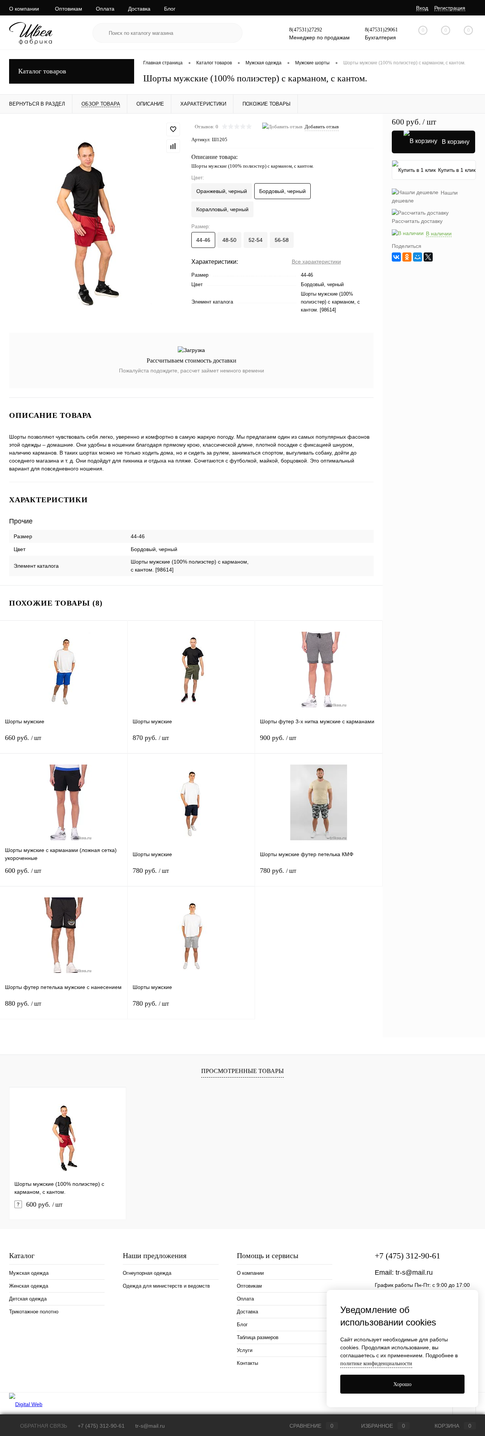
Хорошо (402, 1384)
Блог (169, 9)
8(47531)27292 (305, 30)
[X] (428, 257)
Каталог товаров (42, 71)
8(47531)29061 (381, 30)
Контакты (247, 1363)
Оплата (105, 9)
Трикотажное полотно (33, 1312)
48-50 (229, 240)
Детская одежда (28, 1299)
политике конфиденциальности (376, 1363)
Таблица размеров (257, 1337)
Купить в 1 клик (457, 170)
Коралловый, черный (222, 209)
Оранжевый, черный (221, 191)
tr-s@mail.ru (414, 1272)
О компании (24, 9)
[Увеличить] (96, 218)
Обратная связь (43, 1426)
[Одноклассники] (406, 257)
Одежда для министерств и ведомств (166, 1286)
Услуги (244, 1350)
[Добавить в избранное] (173, 129)
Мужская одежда (28, 1273)
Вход (422, 8)
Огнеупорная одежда (147, 1273)
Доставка (139, 9)
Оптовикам (68, 9)
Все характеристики (316, 262)
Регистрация (449, 8)
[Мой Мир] (417, 257)
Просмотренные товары (242, 1071)
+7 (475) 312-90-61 (407, 1255)
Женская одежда (28, 1286)
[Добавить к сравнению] (173, 146)
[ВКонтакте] (396, 257)
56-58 (282, 240)
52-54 (256, 240)
